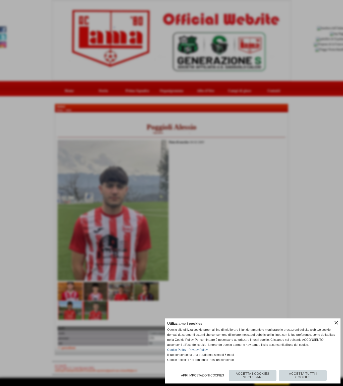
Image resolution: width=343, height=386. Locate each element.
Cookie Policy (176, 350)
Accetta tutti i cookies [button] (303, 375)
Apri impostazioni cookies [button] (202, 375)
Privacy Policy (198, 350)
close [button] (336, 323)
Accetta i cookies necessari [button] (252, 375)
